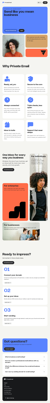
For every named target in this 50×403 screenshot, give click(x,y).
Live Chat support (7, 390)
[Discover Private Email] (7, 2)
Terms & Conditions (8, 388)
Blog (5, 385)
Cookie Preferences (8, 394)
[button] (25, 357)
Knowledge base (7, 392)
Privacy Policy (7, 386)
